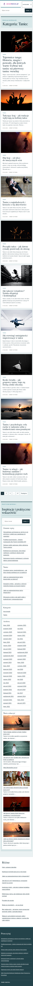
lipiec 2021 (6, 706)
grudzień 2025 (7, 628)
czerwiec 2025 (7, 632)
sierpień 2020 (21, 659)
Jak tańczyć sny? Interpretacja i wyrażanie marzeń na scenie (14, 882)
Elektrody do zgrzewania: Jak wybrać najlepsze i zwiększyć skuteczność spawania (14, 553)
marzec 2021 (21, 635)
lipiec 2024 (6, 642)
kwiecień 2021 (21, 632)
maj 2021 (20, 628)
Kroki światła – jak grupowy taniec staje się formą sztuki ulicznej (14, 382)
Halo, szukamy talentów (9, 867)
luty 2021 (20, 639)
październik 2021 (8, 696)
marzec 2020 (21, 676)
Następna (24, 493)
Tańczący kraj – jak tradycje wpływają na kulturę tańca (16, 116)
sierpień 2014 (21, 696)
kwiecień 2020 (21, 672)
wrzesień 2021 (7, 700)
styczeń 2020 (21, 683)
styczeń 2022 (7, 686)
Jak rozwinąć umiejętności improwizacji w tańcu (15, 336)
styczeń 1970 (21, 703)
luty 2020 (20, 679)
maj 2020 (20, 669)
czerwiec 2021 (21, 625)
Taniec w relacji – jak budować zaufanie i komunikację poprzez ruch (15, 471)
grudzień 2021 (7, 689)
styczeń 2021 (21, 642)
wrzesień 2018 (21, 686)
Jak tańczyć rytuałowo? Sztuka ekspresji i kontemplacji (13, 293)
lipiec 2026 (6, 625)
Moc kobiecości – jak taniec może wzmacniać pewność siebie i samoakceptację (15, 910)
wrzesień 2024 (7, 635)
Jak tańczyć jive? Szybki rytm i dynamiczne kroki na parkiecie (16, 758)
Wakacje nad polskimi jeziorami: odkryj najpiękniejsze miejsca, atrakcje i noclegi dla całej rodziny (15, 918)
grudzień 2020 (21, 645)
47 (18, 493)
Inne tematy (6, 611)
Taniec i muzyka (5, 982)
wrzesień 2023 (7, 659)
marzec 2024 (7, 645)
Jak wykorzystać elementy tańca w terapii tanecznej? (15, 789)
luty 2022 (6, 683)
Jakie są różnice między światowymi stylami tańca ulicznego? (16, 840)
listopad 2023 (7, 652)
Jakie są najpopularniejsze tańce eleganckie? (13, 591)
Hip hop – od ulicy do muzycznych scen (12, 159)
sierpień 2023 (7, 662)
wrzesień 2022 (7, 672)
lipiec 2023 (6, 666)
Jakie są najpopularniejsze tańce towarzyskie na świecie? (13, 578)
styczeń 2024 (7, 649)
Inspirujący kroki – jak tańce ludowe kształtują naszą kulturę (15, 888)
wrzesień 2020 (21, 655)
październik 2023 (8, 655)
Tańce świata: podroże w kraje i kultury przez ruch (14, 733)
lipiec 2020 (20, 662)
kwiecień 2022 (7, 676)
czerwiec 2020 (21, 666)
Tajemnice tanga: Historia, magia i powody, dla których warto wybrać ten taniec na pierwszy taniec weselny (14, 64)
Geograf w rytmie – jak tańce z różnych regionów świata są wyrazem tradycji (14, 585)
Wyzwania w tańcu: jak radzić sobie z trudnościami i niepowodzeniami (14, 598)
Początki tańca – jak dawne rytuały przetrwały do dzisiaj (16, 247)
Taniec (4, 54)
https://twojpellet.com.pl (10, 767)
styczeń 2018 (21, 689)
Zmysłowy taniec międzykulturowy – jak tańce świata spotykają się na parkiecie (15, 571)
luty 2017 (20, 693)
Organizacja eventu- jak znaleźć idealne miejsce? (12, 969)
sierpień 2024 (7, 639)
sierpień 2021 (7, 703)
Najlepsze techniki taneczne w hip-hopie (14, 871)
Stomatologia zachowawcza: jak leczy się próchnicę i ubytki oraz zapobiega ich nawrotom (15, 534)
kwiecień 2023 (7, 669)
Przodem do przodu (8, 900)
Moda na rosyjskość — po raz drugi (12, 905)
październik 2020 (22, 652)
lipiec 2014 (20, 700)
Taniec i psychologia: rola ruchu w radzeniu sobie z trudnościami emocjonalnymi (16, 427)
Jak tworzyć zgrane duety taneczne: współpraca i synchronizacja (14, 814)
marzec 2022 (7, 679)
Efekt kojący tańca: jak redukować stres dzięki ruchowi (15, 895)
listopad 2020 (21, 649)
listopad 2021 (7, 693)
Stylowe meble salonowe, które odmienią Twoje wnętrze (14, 949)
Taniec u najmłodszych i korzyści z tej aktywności (14, 203)
